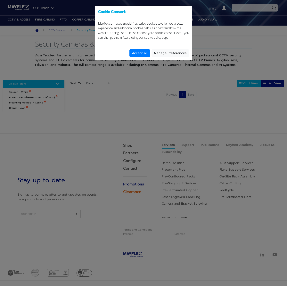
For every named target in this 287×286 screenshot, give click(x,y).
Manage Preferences (170, 53)
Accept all (139, 53)
